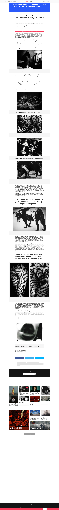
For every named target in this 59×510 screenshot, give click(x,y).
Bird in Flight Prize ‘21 (15, 1)
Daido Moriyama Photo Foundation (20, 351)
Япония (18, 365)
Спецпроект (10, 1)
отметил (42, 23)
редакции (37, 507)
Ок (44, 508)
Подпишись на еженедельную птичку (29, 371)
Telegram (31, 31)
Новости (6, 1)
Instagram (35, 31)
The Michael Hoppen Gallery (21, 350)
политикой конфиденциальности (37, 508)
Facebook (28, 31)
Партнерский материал (46, 1)
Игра (3, 1)
